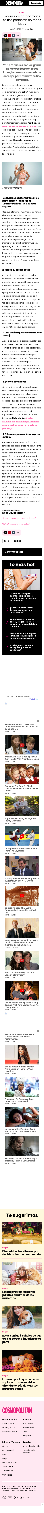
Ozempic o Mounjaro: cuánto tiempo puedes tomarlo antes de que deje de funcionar (23, 597)
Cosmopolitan (28, 29)
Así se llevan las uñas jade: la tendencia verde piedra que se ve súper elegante (23, 635)
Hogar (22, 12)
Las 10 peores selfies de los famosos (20, 126)
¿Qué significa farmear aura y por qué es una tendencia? (21, 647)
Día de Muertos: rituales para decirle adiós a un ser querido (21, 1253)
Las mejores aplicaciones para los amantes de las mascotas (18, 1295)
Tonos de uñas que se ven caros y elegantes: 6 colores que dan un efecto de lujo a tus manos (24, 623)
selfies (17, 540)
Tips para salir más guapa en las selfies (20, 518)
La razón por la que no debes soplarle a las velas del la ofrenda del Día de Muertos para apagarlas (20, 1384)
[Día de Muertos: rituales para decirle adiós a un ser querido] (22, 1233)
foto (6, 540)
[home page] (14, 3)
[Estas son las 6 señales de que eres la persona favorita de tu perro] (22, 1317)
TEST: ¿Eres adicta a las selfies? (16, 524)
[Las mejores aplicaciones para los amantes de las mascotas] (22, 1273)
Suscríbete (36, 3)
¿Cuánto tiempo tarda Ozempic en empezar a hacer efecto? (21, 610)
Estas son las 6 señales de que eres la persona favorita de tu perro (21, 1339)
